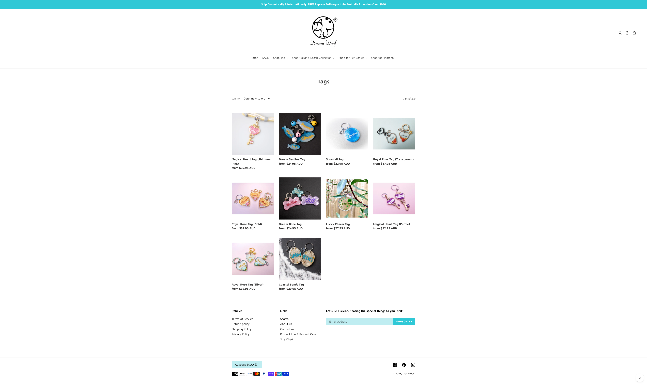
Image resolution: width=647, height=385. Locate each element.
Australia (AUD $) (246, 364)
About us (286, 324)
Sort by (236, 98)
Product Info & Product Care (298, 334)
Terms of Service (242, 319)
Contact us (287, 329)
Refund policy (241, 324)
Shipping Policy (241, 329)
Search (284, 319)
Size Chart (286, 339)
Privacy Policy (241, 334)
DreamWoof (409, 373)
